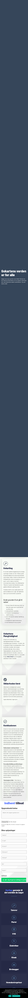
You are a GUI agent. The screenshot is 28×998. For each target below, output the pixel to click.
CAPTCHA (4, 875)
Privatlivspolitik (16, 996)
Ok (10, 996)
